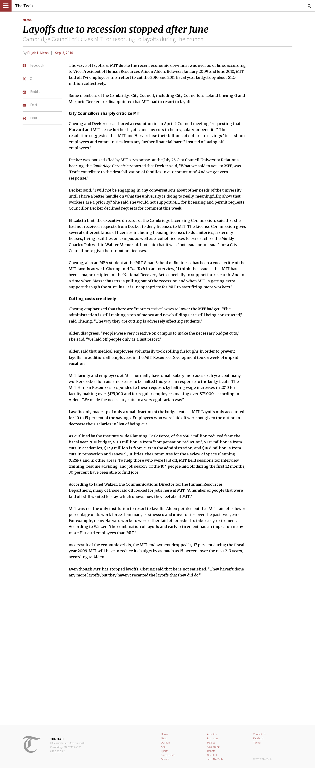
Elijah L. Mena (38, 52)
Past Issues (212, 738)
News (27, 19)
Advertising (213, 746)
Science (165, 759)
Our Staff (212, 755)
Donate (211, 751)
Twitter (257, 742)
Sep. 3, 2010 (64, 52)
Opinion (165, 742)
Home (164, 734)
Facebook (258, 738)
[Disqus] (157, 654)
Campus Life (168, 755)
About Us (212, 734)
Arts (163, 746)
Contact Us (259, 734)
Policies (211, 742)
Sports (164, 751)
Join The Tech (215, 759)
